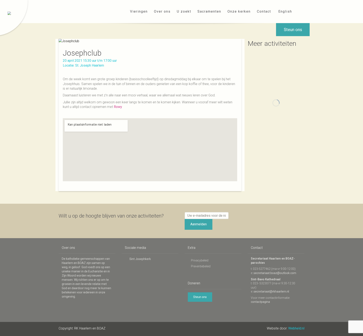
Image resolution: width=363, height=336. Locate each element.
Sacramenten (209, 11)
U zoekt (184, 11)
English (285, 11)
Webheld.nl (296, 328)
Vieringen (139, 11)
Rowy (118, 107)
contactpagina (260, 301)
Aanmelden (198, 224)
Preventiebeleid (200, 266)
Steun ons (293, 29)
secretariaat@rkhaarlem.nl (271, 291)
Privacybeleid (199, 260)
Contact (264, 11)
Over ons (162, 11)
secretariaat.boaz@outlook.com (275, 273)
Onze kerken (239, 11)
